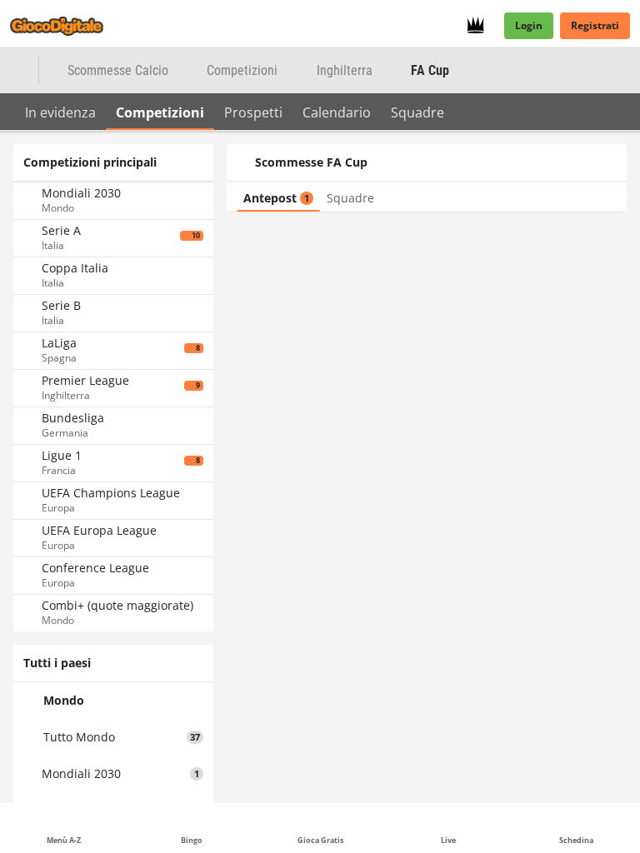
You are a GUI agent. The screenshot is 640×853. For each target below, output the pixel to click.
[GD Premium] (480, 26)
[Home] (66, 25)
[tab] (60, 111)
